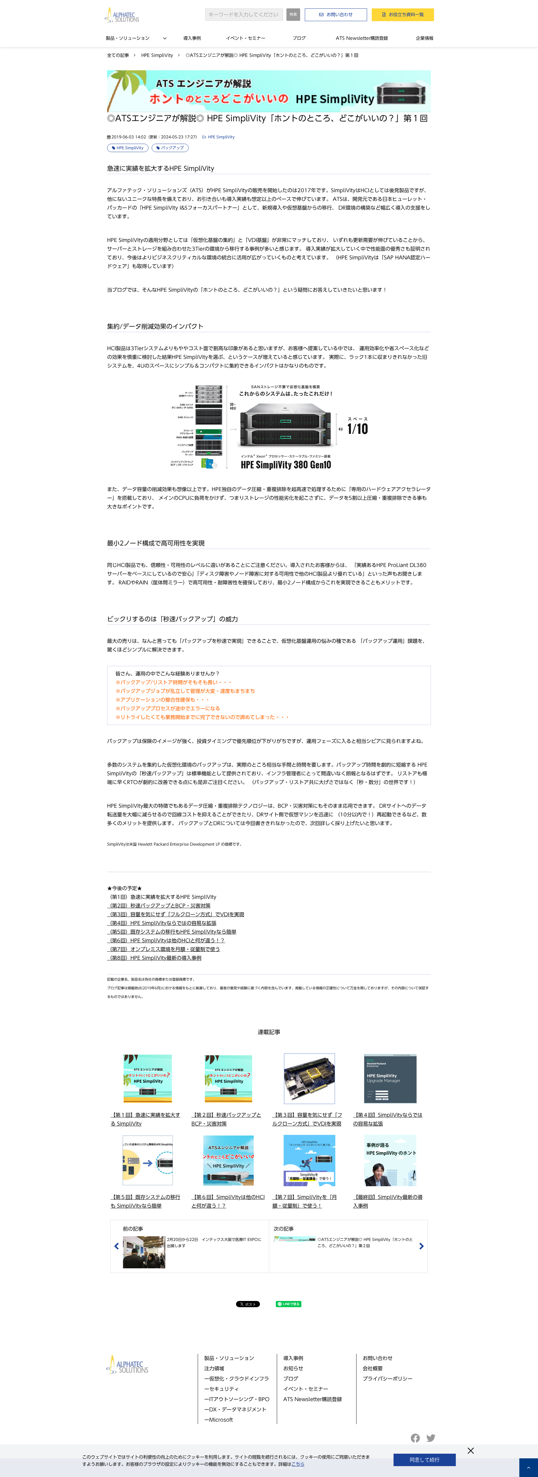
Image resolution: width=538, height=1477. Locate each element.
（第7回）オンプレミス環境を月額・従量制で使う (163, 949)
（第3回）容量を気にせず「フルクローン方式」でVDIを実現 (175, 914)
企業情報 (424, 38)
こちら (297, 1464)
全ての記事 (118, 55)
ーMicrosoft (218, 1419)
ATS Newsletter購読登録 (362, 38)
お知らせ (293, 1368)
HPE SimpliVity (157, 55)
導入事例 (192, 38)
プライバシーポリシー (388, 1378)
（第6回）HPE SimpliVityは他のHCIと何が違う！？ (166, 940)
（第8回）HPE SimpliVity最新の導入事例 (154, 957)
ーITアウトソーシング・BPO (237, 1399)
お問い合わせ (340, 14)
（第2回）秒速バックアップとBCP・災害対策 (158, 905)
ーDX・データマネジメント (235, 1409)
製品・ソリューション (127, 38)
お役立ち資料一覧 (406, 14)
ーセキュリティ (221, 1388)
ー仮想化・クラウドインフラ (236, 1378)
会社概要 (373, 1368)
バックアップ (172, 148)
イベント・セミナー (245, 38)
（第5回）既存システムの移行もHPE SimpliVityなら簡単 (171, 931)
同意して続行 (425, 1459)
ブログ (299, 38)
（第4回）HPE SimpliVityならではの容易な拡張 (161, 923)
